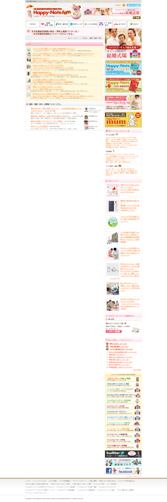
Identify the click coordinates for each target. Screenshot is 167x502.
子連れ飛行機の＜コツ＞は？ (119, 346)
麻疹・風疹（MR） (96, 38)
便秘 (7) (119, 139)
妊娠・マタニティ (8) (113, 171)
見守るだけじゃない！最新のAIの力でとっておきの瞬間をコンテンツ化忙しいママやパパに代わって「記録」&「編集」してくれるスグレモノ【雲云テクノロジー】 (124, 271)
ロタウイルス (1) (132, 156)
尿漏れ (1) (124, 171)
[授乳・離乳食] (62, 24)
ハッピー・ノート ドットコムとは (35, 481)
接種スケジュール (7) (128, 158)
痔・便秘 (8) (115, 173)
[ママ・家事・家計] (105, 24)
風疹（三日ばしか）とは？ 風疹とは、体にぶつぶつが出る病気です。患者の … (55, 113)
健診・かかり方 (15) (130, 139)
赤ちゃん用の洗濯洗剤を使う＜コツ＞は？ (123, 352)
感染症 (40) (133, 141)
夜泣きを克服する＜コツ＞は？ (119, 364)
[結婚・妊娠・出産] (47, 24)
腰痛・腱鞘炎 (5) (131, 173)
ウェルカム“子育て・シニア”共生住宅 (105, 484)
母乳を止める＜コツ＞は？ (118, 344)
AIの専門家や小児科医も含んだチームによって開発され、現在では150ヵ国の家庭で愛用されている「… (59, 98)
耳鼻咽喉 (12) (110, 147)
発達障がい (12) (111, 145)
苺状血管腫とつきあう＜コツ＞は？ (120, 367)
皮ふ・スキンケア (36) (124, 145)
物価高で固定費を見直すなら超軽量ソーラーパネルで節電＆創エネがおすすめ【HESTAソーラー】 (129, 205)
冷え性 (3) (130, 169)
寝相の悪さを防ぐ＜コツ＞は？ (119, 359)
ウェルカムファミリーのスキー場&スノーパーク (40, 490)
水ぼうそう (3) (119, 160)
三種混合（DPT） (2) (113, 158)
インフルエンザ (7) (127, 154)
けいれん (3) (120, 137)
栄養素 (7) (109, 143)
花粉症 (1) (109, 175)
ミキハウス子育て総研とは (126, 481)
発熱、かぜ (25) (124, 143)
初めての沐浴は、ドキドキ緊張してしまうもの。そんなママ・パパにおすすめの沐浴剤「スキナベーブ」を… (63, 55)
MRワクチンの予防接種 (39, 126)
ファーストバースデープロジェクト (36, 493)
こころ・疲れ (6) (120, 169)
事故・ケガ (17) (111, 139)
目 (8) (135, 145)
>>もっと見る (137, 369)
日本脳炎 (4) (110, 160)
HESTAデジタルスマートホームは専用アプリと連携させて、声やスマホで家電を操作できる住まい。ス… (60, 62)
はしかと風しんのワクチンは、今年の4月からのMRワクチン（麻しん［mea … (54, 128)
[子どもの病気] (91, 24)
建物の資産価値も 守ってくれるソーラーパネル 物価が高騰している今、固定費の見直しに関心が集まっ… (60, 77)
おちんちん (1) (110, 137)
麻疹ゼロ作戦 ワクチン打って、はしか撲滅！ (47, 121)
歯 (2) (107, 173)
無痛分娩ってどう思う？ (117, 354)
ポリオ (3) (122, 156)
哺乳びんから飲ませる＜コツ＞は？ (120, 357)
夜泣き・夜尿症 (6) (122, 141)
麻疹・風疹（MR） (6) (113, 162)
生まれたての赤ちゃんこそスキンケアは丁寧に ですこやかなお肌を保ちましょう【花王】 (130, 304)
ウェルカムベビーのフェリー (108, 487)
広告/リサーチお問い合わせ (107, 481)
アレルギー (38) (131, 137)
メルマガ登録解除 (64, 481)
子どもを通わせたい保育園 (125, 490)
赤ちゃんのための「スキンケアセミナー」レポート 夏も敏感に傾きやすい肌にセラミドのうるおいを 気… (60, 70)
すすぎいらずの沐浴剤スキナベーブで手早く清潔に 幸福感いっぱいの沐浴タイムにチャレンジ (64, 53)
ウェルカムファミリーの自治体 (65, 487)
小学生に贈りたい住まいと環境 (81, 484)
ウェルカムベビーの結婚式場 (86, 490)
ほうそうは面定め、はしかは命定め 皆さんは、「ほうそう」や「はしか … (53, 123)
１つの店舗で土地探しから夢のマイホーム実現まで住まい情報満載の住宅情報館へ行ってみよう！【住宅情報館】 (129, 237)
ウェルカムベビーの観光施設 (66, 490)
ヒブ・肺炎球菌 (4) (112, 156)
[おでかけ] (119, 24)
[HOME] (32, 24)
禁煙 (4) (122, 173)
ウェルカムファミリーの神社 (106, 490)
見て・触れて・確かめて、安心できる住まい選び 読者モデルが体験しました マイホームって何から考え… (60, 84)
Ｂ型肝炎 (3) (126, 162)
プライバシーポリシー (79, 481)
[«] (85, 12)
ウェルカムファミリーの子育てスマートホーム (39, 487)
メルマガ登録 (53, 481)
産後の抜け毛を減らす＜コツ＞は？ (120, 362)
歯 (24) (115, 143)
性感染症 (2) (132, 171)
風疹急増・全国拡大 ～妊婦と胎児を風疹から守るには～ (51, 116)
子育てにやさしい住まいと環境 (60, 484)
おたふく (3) (116, 154)
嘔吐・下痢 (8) (110, 141)
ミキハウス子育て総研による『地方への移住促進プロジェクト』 (54, 49)
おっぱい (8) (110, 169)
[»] (138, 12)
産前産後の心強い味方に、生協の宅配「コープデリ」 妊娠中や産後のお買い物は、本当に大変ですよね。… (60, 91)
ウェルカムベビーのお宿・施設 (87, 487)
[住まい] (134, 24)
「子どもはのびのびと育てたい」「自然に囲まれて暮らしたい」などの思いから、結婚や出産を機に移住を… (63, 50)
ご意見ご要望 (93, 481)
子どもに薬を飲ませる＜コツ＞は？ (121, 349)
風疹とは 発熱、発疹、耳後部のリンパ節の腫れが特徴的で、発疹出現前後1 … (54, 118)
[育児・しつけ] (76, 24)
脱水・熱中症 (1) (121, 147)
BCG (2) (108, 154)
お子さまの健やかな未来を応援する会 (36, 484)
